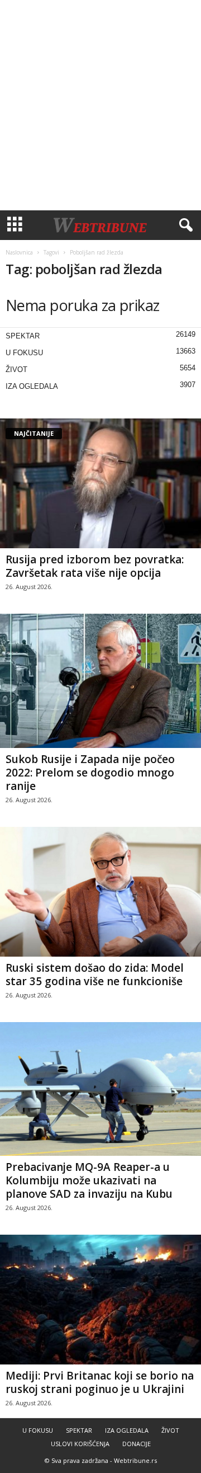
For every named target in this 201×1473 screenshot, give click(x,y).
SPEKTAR (23, 336)
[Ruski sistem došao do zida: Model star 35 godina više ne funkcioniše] (100, 892)
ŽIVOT (16, 369)
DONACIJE (136, 1443)
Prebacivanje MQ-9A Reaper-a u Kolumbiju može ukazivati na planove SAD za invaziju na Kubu (89, 1180)
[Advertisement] (100, 105)
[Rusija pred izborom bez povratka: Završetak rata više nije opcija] (100, 483)
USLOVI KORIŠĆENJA (80, 1443)
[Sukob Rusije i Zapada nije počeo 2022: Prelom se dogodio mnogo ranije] (100, 681)
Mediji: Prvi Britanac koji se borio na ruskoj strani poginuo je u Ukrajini (100, 1382)
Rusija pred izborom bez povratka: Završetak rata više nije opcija (95, 566)
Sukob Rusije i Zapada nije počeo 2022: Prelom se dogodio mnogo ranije (90, 772)
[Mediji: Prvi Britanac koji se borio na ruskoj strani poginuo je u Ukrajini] (100, 1299)
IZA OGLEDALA (32, 386)
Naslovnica (19, 252)
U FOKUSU (24, 353)
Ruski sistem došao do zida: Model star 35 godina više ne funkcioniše (95, 975)
